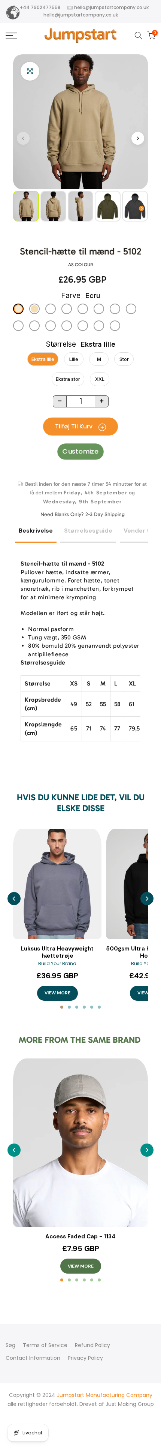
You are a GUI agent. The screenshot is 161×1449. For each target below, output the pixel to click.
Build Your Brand (57, 963)
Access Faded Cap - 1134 (80, 1236)
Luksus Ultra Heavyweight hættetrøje (57, 952)
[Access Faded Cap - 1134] (80, 1142)
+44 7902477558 (40, 7)
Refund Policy (92, 1345)
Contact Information (33, 1358)
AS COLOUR (80, 264)
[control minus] (59, 401)
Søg (10, 1345)
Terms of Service (45, 1345)
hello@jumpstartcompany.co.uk (111, 7)
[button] (137, 138)
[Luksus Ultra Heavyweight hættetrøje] (57, 884)
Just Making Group (130, 1404)
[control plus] (102, 401)
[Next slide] (147, 898)
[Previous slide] (14, 898)
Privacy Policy (85, 1358)
